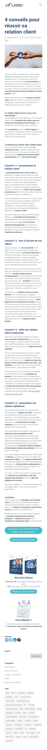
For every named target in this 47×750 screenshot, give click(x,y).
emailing (31, 713)
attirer (13, 693)
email (25, 713)
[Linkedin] (15, 640)
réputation (32, 729)
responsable (19, 729)
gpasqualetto (13, 37)
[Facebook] (7, 640)
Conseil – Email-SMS (13, 675)
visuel (25, 737)
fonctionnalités (10, 721)
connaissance (10, 701)
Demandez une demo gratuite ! (23, 540)
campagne (9, 697)
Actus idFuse (10, 667)
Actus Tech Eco (11, 671)
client (16, 697)
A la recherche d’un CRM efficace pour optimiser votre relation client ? (23, 530)
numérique (9, 729)
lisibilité (35, 721)
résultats (8, 733)
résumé (15, 733)
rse (26, 729)
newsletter (28, 725)
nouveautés (37, 725)
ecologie (18, 713)
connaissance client (23, 701)
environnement (33, 717)
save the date (30, 733)
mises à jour (18, 725)
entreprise (23, 717)
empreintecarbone (11, 717)
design (39, 709)
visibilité (18, 737)
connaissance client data (13, 705)
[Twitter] (11, 640)
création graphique (12, 709)
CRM (7, 679)
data (21, 709)
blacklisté (30, 693)
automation (21, 693)
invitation (28, 721)
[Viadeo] (19, 640)
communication (25, 697)
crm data (31, 705)
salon (22, 733)
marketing (9, 725)
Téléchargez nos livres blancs (23, 592)
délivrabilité (9, 713)
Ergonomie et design (13, 682)
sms (38, 733)
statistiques (9, 737)
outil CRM (22, 222)
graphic (20, 721)
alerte (7, 693)
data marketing (30, 709)
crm (25, 705)
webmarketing (33, 737)
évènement (9, 741)
